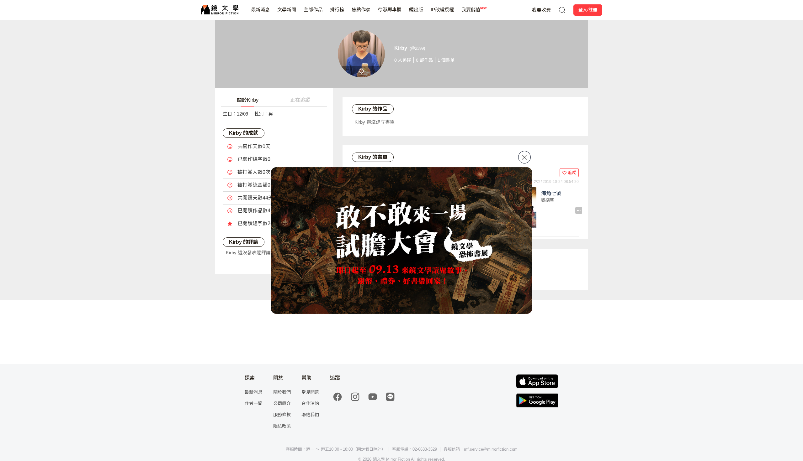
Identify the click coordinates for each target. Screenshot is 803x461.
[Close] (524, 157)
